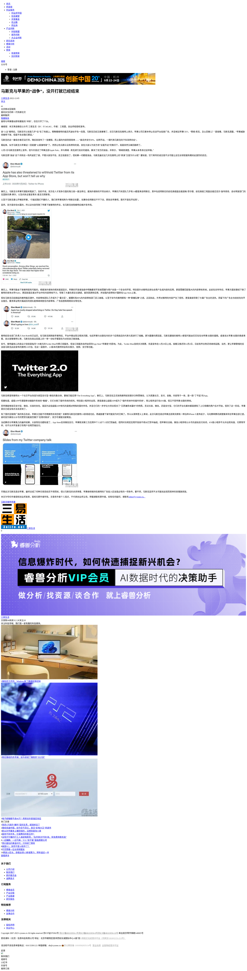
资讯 (8, 4)
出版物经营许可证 (110, 945)
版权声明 (10, 925)
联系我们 (10, 872)
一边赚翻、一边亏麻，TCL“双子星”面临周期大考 (24, 840)
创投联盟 (15, 31)
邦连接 (9, 7)
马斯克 (4, 502)
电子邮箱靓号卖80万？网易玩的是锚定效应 (21, 819)
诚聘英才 (10, 878)
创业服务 (10, 10)
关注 (3, 101)
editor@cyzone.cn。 (137, 497)
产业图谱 (10, 896)
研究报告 (10, 899)
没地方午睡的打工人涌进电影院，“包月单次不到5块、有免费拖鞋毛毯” (34, 837)
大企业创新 (16, 38)
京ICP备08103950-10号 (108, 933)
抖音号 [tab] (4, 965)
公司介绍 (10, 869)
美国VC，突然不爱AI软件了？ (16, 846)
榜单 (8, 50)
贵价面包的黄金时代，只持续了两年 (18, 843)
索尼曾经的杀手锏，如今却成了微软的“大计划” (23, 757)
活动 (8, 47)
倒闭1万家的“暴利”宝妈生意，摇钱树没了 (21, 825)
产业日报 (10, 893)
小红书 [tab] (4, 962)
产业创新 (10, 28)
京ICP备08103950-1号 (69, 933)
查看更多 (5, 856)
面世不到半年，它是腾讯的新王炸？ (18, 834)
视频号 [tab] (4, 959)
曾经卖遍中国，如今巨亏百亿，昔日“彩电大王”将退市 (26, 828)
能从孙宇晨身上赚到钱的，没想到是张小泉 (21, 831)
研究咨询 (10, 41)
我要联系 (5, 118)
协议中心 (10, 928)
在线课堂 (15, 16)
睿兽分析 (10, 44)
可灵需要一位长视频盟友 (13, 849)
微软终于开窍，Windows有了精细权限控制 (21, 681)
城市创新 (15, 35)
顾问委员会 (11, 875)
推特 (9, 502)
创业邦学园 (16, 13)
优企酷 (14, 22)
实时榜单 (15, 56)
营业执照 (96, 945)
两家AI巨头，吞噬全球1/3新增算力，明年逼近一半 (26, 852)
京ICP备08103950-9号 (88, 933)
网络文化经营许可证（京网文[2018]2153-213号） (104, 938)
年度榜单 (15, 53)
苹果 (13, 502)
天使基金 (15, 19)
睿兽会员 (10, 890)
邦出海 (14, 25)
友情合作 (10, 914)
